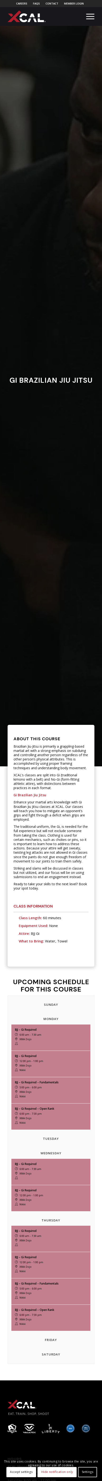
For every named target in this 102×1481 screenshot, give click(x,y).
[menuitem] (22, 3)
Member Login (74, 3)
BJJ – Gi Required (26, 1030)
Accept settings (21, 1472)
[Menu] (87, 16)
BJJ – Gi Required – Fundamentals (37, 1082)
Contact (52, 3)
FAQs (36, 3)
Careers (21, 3)
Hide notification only (57, 1472)
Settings (87, 1472)
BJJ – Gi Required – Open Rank (34, 1109)
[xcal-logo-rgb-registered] (27, 16)
